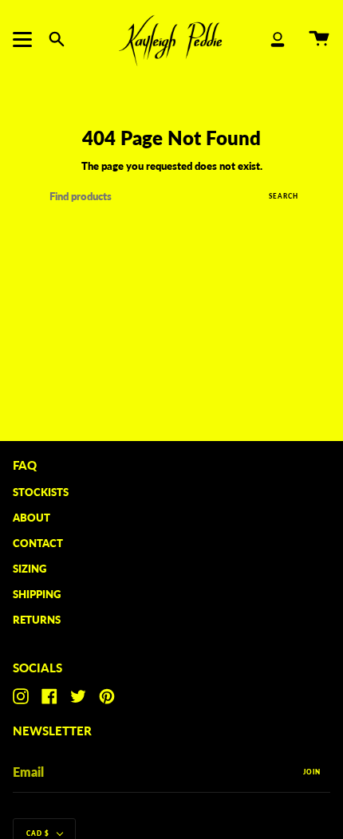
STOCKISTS (41, 492)
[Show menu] (25, 39)
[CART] (319, 39)
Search (283, 196)
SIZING (29, 568)
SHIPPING (37, 594)
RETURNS (37, 619)
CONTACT (38, 543)
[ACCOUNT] (277, 39)
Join (312, 772)
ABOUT (31, 517)
